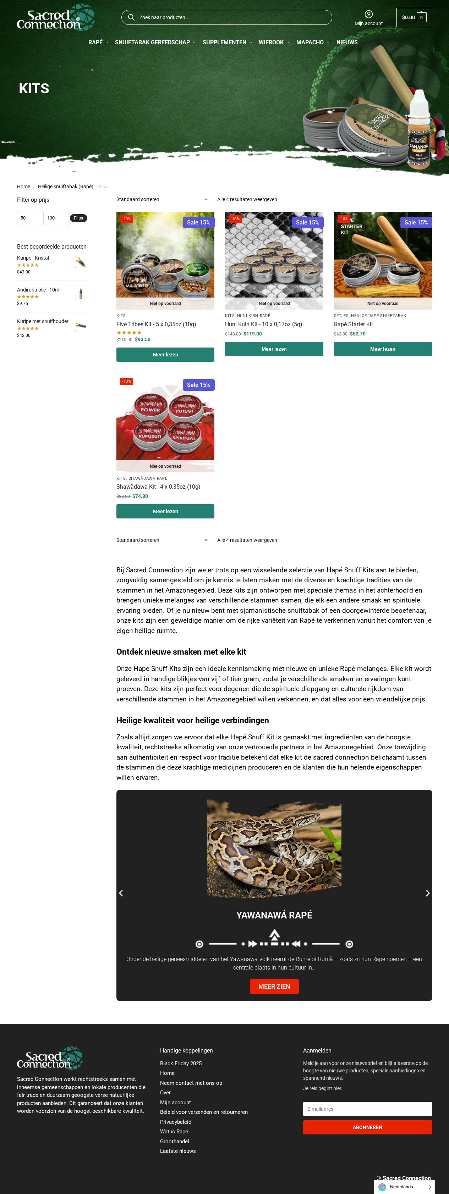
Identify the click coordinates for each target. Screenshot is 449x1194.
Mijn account (369, 23)
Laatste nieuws (178, 1151)
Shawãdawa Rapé (148, 478)
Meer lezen (165, 354)
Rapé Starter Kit (353, 324)
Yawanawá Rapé (274, 915)
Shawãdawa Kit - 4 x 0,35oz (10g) (158, 486)
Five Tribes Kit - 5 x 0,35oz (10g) (156, 324)
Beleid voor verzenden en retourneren (204, 1112)
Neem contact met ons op (191, 1083)
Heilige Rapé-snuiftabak (378, 315)
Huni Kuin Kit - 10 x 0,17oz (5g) (263, 324)
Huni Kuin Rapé (253, 315)
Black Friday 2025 (181, 1063)
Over (165, 1092)
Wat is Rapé (174, 1131)
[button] (414, 17)
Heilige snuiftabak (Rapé (65, 186)
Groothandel (174, 1141)
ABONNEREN (367, 1127)
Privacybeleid (175, 1122)
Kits (121, 315)
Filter (78, 218)
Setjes (341, 315)
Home (23, 186)
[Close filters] (89, 200)
